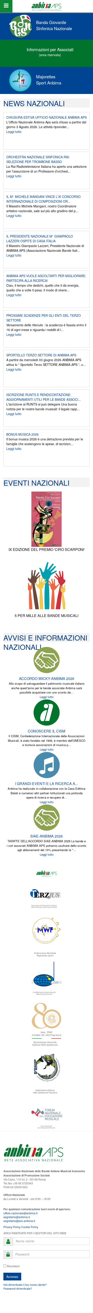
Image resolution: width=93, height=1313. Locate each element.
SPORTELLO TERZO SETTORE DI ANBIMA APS (41, 355)
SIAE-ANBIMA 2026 (46, 836)
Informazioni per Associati (50, 49)
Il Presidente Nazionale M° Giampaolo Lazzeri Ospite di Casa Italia (39, 238)
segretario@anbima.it (16, 1217)
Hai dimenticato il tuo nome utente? (25, 1285)
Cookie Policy (29, 1227)
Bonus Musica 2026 (22, 434)
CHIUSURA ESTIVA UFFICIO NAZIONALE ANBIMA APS (46, 117)
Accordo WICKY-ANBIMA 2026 (46, 678)
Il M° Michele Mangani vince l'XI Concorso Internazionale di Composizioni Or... (43, 199)
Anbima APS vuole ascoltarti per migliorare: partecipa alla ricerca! (46, 278)
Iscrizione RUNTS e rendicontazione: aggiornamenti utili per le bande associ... (43, 397)
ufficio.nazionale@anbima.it (20, 1213)
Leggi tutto (13, 131)
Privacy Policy (12, 1227)
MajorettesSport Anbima (48, 80)
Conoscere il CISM (46, 731)
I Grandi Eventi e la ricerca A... (46, 783)
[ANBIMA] (46, 6)
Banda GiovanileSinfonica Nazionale (54, 25)
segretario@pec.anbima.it (19, 1221)
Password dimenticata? (17, 1288)
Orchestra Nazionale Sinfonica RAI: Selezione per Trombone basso (38, 159)
